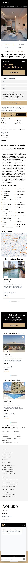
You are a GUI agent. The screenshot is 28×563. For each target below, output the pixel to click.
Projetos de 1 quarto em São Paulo (10, 479)
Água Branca (5, 436)
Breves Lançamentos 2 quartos (9, 496)
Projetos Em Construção (7, 452)
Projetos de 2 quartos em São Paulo (10, 481)
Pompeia (4, 434)
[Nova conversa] (22, 525)
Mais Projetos (5, 459)
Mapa (21, 47)
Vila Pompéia (24, 6)
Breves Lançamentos (7, 492)
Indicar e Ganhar (21, 114)
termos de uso (4, 109)
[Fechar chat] (24, 525)
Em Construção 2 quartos (7, 469)
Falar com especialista (13, 556)
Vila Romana (17, 434)
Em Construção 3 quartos (7, 471)
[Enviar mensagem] (24, 559)
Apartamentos (10, 6)
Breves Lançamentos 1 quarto (8, 494)
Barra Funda (17, 438)
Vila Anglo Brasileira (7, 442)
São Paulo (16, 6)
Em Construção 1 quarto (7, 467)
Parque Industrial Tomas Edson (6, 439)
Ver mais (6, 289)
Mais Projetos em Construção (8, 473)
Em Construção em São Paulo (8, 465)
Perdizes (16, 431)
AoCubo (3, 6)
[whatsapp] (12, 51)
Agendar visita (14, 72)
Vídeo (8, 47)
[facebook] (15, 51)
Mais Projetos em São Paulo (8, 486)
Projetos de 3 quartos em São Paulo (10, 484)
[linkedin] (19, 51)
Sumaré (16, 442)
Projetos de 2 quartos (7, 457)
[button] (11, 301)
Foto (8, 44)
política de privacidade (15, 109)
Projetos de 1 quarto (6, 454)
